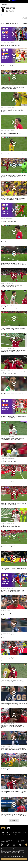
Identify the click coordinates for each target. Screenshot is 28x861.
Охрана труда (18, 832)
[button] (1, 23)
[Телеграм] (8, 844)
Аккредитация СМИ (10, 832)
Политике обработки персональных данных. (12, 850)
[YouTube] (14, 844)
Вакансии (2, 836)
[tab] (10, 23)
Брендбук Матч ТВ (4, 834)
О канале (2, 832)
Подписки (24, 832)
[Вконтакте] (23, 18)
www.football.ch (13, 15)
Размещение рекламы (10, 836)
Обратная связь (20, 836)
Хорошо (14, 859)
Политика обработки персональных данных (17, 834)
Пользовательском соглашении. (9, 852)
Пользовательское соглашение (21, 841)
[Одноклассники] (26, 18)
